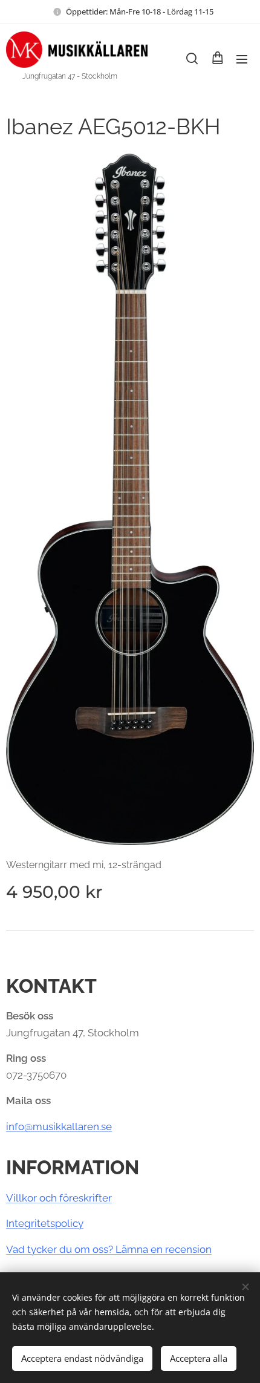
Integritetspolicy (44, 1223)
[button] (192, 59)
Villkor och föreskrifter (59, 1198)
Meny (242, 59)
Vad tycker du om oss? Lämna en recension (109, 1249)
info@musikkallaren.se (59, 1126)
